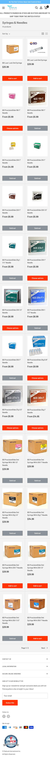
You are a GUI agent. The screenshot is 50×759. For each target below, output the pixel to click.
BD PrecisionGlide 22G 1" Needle (11, 211)
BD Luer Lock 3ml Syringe (12, 63)
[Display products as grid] (43, 34)
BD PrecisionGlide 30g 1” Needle (36, 411)
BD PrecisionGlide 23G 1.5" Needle (12, 311)
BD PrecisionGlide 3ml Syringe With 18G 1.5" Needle (10, 462)
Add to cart (12, 78)
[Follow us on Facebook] (4, 716)
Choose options (12, 128)
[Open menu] (3, 8)
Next (43, 648)
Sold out (37, 128)
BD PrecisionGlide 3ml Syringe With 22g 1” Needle (37, 513)
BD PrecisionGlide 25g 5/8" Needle (37, 361)
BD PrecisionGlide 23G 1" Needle (36, 261)
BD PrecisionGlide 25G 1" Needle (11, 361)
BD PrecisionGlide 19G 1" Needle (36, 111)
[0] (45, 7)
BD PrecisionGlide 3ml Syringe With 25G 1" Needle (37, 618)
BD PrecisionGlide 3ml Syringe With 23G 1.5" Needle (35, 568)
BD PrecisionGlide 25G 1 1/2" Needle (36, 311)
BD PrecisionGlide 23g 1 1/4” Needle (11, 261)
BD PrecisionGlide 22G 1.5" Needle (37, 211)
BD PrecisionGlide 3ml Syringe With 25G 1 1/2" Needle (11, 620)
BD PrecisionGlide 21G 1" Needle (36, 161)
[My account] (41, 7)
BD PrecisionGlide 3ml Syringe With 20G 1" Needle (37, 461)
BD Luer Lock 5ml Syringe (37, 60)
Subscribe (10, 703)
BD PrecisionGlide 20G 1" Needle (11, 161)
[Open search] (36, 7)
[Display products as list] (47, 34)
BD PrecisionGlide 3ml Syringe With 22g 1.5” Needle (10, 515)
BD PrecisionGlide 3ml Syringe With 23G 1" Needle (12, 566)
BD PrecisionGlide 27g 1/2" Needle (12, 411)
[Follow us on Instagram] (8, 716)
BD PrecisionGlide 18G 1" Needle (11, 111)
